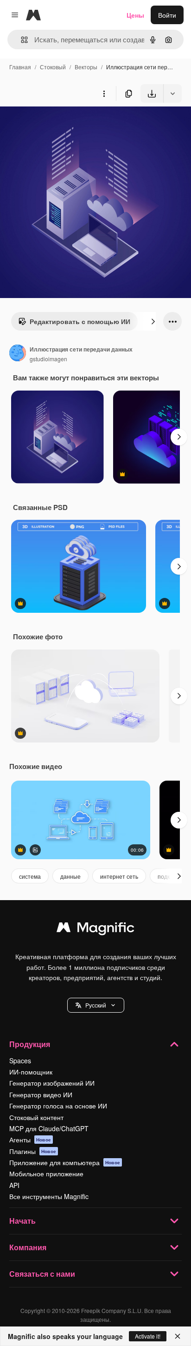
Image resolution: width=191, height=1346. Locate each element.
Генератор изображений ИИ (52, 1082)
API (14, 1185)
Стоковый (53, 67)
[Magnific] (95, 929)
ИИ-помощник (30, 1071)
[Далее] (153, 321)
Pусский (95, 1005)
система (30, 876)
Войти (167, 15)
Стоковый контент (36, 1117)
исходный (62, 124)
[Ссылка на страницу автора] (17, 354)
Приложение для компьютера (64, 1162)
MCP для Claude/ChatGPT (49, 1128)
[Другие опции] (104, 93)
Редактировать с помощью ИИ (80, 321)
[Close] (177, 1336)
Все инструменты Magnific (49, 1196)
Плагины (32, 1151)
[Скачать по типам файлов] (172, 93)
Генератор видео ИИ (40, 1094)
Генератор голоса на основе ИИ (58, 1105)
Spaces (20, 1060)
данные (70, 876)
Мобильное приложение (46, 1173)
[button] (95, 1005)
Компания (27, 1247)
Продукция (29, 1044)
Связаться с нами (42, 1273)
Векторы (86, 67)
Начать (22, 1220)
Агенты (30, 1139)
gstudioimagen (48, 359)
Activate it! (147, 1336)
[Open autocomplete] (20, 39)
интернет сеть (119, 876)
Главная (20, 67)
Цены (135, 15)
